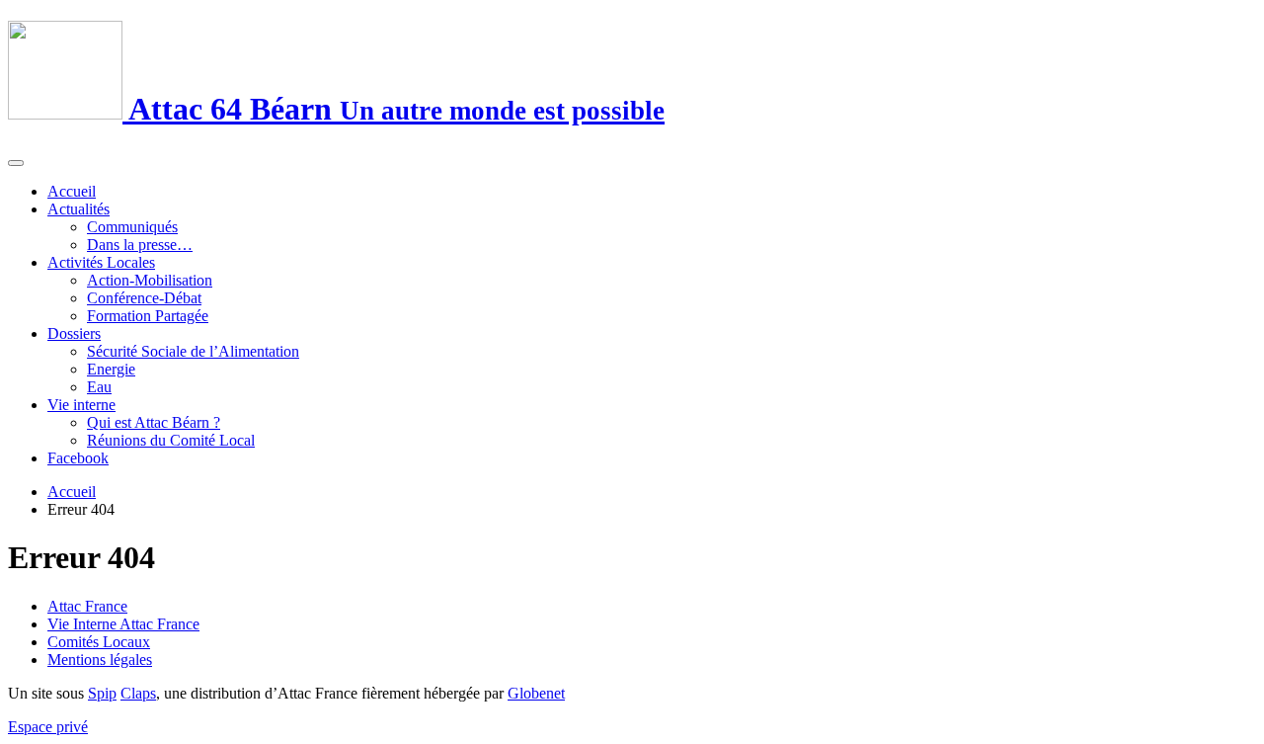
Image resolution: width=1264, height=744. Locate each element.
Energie (111, 369)
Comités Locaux (98, 641)
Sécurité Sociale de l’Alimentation (193, 351)
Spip (102, 693)
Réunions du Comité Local (171, 440)
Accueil (71, 191)
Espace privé (48, 726)
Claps (138, 693)
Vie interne (81, 404)
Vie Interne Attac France (123, 624)
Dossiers (74, 333)
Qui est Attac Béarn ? (153, 422)
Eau (99, 386)
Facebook (78, 458)
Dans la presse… (140, 244)
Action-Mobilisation (149, 280)
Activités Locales (101, 262)
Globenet (536, 693)
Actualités (78, 209)
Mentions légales (99, 659)
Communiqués (132, 226)
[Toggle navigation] (16, 163)
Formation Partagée (147, 315)
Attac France (87, 606)
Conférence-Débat (144, 297)
